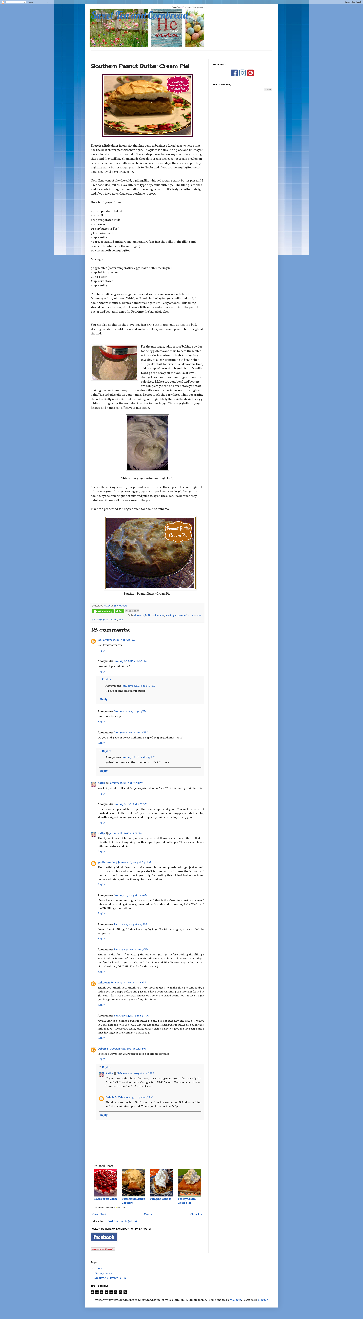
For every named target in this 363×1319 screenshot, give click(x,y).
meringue (171, 615)
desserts (139, 615)
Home (148, 1215)
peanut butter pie (107, 620)
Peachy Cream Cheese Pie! (187, 1201)
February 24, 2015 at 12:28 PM (128, 1049)
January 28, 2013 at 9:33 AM (138, 757)
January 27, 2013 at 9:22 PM (130, 661)
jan (100, 640)
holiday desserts (154, 615)
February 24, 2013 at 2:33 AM (131, 1016)
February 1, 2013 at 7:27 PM (130, 924)
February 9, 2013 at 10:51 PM (131, 950)
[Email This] (126, 610)
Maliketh (235, 1300)
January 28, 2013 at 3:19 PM (138, 686)
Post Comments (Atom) (122, 1221)
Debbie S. (103, 1049)
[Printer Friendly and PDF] (103, 612)
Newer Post (98, 1215)
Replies (106, 680)
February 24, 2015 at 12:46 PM (135, 1073)
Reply (101, 650)
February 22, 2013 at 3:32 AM (128, 983)
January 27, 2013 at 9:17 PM (118, 640)
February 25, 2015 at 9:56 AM (135, 1097)
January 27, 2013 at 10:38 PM (126, 783)
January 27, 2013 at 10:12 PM (131, 733)
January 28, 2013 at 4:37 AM (130, 804)
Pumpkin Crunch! (161, 1199)
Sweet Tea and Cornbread (139, 15)
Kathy (101, 783)
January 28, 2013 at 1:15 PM (125, 833)
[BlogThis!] (129, 610)
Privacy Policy (103, 1273)
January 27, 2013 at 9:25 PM (130, 711)
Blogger (263, 1300)
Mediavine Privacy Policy (110, 1278)
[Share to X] (132, 610)
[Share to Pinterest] (137, 610)
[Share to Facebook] (135, 610)
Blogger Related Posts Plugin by (104, 1207)
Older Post (196, 1215)
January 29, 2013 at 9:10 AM (131, 895)
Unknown (104, 983)
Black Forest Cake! (105, 1199)
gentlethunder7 (107, 862)
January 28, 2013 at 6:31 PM (134, 862)
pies (120, 620)
